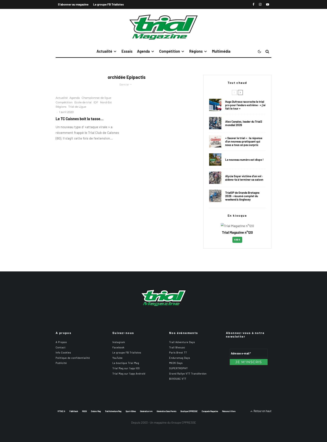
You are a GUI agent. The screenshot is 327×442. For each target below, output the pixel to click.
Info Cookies (63, 352)
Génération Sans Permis (166, 411)
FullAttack (73, 411)
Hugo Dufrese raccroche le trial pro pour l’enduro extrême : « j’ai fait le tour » (245, 105)
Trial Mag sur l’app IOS (126, 368)
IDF (95, 102)
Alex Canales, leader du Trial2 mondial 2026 (243, 123)
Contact (61, 347)
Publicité (61, 362)
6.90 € (237, 239)
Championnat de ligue (96, 98)
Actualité (104, 51)
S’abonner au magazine (73, 4)
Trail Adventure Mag (113, 411)
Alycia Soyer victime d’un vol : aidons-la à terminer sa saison (244, 177)
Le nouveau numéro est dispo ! (244, 159)
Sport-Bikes (131, 411)
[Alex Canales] (215, 123)
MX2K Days (176, 362)
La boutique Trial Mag (125, 362)
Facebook (118, 347)
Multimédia (221, 51)
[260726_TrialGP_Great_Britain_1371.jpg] (215, 178)
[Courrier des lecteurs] (215, 141)
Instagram (118, 342)
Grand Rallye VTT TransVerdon (188, 373)
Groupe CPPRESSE (183, 422)
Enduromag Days (179, 357)
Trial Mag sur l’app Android (128, 373)
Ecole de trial (83, 102)
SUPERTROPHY (178, 368)
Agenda (143, 51)
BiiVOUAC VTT (177, 378)
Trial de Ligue (77, 106)
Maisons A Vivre (228, 411)
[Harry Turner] (215, 196)
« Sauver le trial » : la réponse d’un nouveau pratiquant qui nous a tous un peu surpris (243, 141)
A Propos (61, 342)
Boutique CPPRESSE (189, 411)
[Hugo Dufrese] (215, 105)
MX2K (84, 411)
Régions (196, 51)
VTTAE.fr (61, 411)
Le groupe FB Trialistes (108, 4)
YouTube (117, 357)
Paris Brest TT (178, 352)
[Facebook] (253, 4)
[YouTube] (267, 4)
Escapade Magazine (210, 411)
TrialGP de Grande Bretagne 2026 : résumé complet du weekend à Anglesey (242, 196)
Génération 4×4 (146, 411)
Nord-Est (106, 102)
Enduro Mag (96, 411)
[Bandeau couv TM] (215, 159)
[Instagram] (260, 4)
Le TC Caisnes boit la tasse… (80, 118)
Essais (126, 51)
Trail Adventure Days (182, 342)
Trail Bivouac (177, 347)
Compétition (169, 51)
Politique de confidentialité (73, 357)
